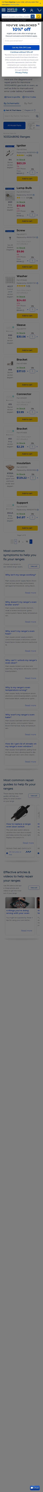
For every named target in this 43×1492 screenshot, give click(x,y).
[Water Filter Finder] (24, 9)
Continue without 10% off (21, 52)
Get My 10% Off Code (21, 48)
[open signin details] (31, 10)
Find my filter (14, 4)
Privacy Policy (21, 73)
